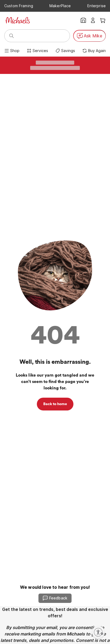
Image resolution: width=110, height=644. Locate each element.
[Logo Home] (17, 20)
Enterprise (96, 5)
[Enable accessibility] (98, 632)
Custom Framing (18, 5)
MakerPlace (60, 5)
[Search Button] (11, 35)
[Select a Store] (83, 20)
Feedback (58, 598)
